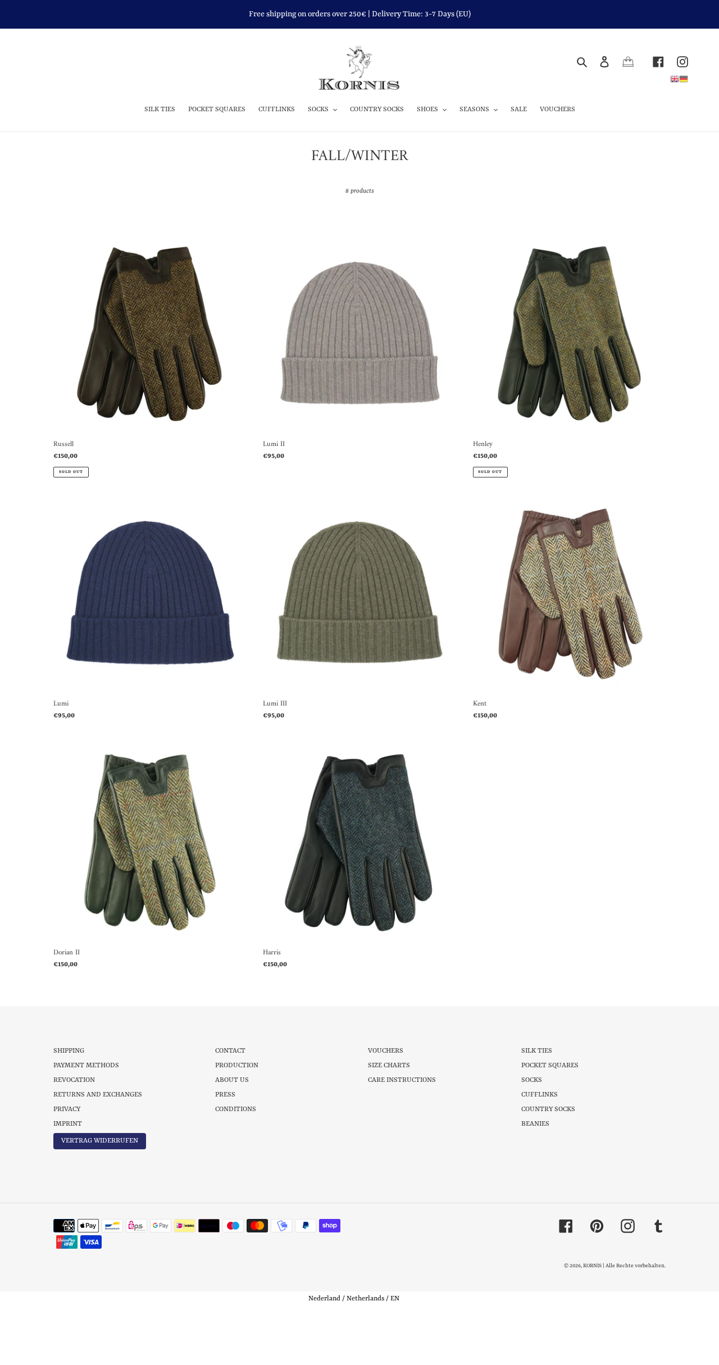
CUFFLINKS (539, 1095)
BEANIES (535, 1124)
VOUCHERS (385, 1051)
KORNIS (592, 1266)
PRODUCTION (236, 1066)
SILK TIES (536, 1051)
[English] (674, 79)
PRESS (225, 1095)
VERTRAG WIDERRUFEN (99, 1141)
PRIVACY (66, 1109)
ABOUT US (232, 1080)
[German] (683, 79)
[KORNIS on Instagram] (676, 61)
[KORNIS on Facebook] (652, 61)
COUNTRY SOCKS (548, 1109)
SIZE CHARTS (389, 1066)
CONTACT (230, 1051)
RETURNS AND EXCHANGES (97, 1095)
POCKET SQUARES (550, 1066)
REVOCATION (74, 1080)
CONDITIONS (235, 1109)
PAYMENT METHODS (86, 1066)
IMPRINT (67, 1124)
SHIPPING (68, 1051)
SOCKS (531, 1080)
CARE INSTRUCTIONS (402, 1080)
